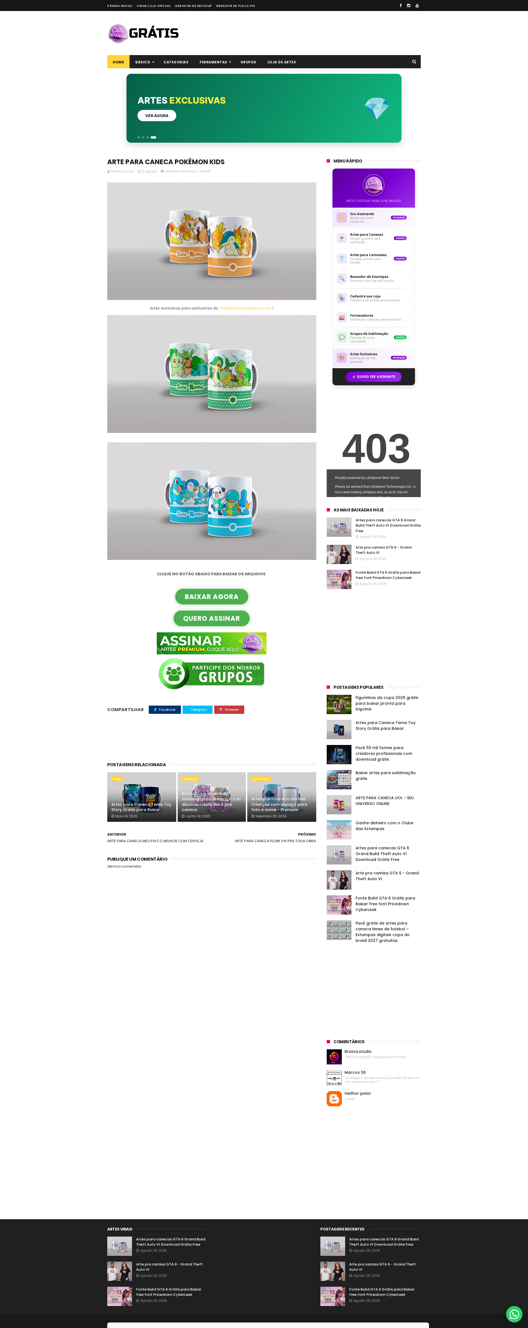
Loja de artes (282, 62)
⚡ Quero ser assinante (373, 377)
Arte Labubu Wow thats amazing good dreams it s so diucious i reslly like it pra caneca (211, 802)
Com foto (260, 779)
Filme (117, 779)
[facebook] (401, 5)
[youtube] (417, 5)
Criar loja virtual (154, 6)
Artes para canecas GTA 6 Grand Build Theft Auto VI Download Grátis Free (388, 525)
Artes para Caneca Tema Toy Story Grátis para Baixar (141, 807)
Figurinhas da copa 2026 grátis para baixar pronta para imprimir (387, 703)
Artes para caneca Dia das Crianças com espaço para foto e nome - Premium (279, 804)
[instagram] (408, 5)
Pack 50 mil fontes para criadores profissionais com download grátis (384, 753)
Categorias (176, 62)
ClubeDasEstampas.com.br (245, 308)
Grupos (248, 62)
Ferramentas (213, 62)
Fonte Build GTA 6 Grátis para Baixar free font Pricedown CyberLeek (388, 575)
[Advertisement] (321, 33)
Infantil (205, 171)
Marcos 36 (355, 1072)
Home (118, 62)
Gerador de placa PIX (235, 6)
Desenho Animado (181, 171)
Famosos (190, 779)
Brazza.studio (358, 1051)
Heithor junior (358, 1093)
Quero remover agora (169, 115)
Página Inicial (120, 6)
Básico (142, 62)
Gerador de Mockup (193, 6)
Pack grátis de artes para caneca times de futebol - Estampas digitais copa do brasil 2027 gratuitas (383, 931)
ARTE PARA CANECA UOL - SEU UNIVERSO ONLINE (385, 800)
